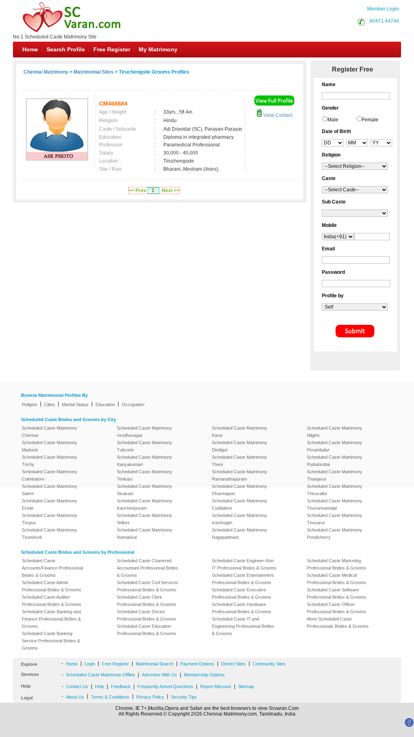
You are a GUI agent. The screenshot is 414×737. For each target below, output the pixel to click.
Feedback (121, 686)
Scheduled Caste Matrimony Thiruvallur (334, 490)
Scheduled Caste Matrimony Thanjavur (334, 475)
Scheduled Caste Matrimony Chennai (49, 432)
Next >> (171, 190)
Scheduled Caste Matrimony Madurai (49, 446)
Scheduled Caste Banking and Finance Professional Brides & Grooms (51, 619)
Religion (29, 404)
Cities (49, 404)
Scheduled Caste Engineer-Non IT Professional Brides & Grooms (244, 564)
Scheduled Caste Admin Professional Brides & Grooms (51, 586)
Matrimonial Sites (94, 72)
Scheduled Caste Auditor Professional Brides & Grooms (51, 601)
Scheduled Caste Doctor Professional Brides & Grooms (146, 615)
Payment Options (197, 663)
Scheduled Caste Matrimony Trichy (49, 461)
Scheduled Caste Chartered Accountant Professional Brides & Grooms (147, 568)
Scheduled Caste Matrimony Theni (239, 461)
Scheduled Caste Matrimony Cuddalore (239, 504)
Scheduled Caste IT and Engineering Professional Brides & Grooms (243, 626)
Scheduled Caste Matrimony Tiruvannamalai (334, 504)
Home (30, 49)
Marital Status (75, 404)
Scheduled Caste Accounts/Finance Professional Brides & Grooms (52, 568)
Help (99, 686)
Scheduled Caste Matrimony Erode (49, 504)
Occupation (133, 404)
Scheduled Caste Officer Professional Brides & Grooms (336, 608)
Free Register (111, 49)
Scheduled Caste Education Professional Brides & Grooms (146, 630)
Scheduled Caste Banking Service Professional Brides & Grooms (51, 640)
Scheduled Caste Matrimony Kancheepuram (144, 504)
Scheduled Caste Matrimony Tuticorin (144, 446)
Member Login (383, 9)
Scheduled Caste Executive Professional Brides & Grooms (241, 593)
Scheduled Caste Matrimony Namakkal (144, 533)
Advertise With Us (159, 674)
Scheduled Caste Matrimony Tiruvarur (334, 519)
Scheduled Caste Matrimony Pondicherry (334, 533)
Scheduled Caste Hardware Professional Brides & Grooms (241, 608)
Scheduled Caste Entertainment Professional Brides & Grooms (243, 579)
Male (332, 120)
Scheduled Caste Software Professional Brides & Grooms (336, 593)
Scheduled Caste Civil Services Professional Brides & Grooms (147, 586)
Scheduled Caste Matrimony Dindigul (239, 446)
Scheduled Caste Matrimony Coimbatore (49, 475)
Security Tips (184, 697)
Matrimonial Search (154, 663)
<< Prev (137, 190)
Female (370, 120)
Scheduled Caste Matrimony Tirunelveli (49, 533)
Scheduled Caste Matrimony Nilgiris (334, 432)
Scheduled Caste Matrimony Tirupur (49, 519)
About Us (75, 697)
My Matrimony (158, 49)
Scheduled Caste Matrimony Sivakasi (144, 490)
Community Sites (269, 663)
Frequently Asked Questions (165, 686)
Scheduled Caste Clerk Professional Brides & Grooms (146, 601)
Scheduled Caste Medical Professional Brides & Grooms (336, 579)
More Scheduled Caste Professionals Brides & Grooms (338, 622)
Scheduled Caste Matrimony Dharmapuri (239, 490)
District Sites (233, 663)
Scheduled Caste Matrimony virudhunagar (144, 432)
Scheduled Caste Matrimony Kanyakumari (144, 461)
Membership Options (204, 674)
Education (105, 404)
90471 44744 (384, 21)
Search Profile (65, 49)
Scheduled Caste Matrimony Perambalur (334, 446)
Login (89, 663)
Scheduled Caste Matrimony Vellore (144, 519)
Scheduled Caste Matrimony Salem (49, 490)
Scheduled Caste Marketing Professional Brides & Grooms (336, 564)
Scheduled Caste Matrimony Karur (239, 432)
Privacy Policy (150, 697)
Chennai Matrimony (45, 72)
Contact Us (77, 686)
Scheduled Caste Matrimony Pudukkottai (334, 461)
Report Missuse (215, 686)
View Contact (277, 115)
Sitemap (246, 686)
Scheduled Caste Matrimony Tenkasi (144, 475)
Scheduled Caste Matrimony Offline (100, 674)
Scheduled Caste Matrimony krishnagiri (239, 519)
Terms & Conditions (110, 697)
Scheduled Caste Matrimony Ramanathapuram (239, 475)
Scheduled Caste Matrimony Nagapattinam (239, 533)
